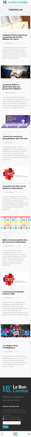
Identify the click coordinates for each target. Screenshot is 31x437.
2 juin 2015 (5, 237)
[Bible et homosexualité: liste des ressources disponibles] (15, 223)
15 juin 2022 (17, 82)
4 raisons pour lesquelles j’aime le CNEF (13, 293)
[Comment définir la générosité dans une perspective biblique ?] (15, 71)
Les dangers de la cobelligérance (10, 347)
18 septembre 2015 (20, 183)
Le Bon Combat (8, 142)
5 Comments (18, 43)
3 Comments (18, 245)
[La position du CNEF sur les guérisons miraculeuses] (15, 173)
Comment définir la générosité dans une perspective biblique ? (12, 87)
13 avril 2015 (10, 289)
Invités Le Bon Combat (10, 92)
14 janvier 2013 (6, 343)
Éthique (5, 183)
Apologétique (7, 131)
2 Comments (18, 297)
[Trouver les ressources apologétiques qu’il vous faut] (15, 121)
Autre (4, 289)
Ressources (16, 131)
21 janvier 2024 (13, 32)
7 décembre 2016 (6, 133)
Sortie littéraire (7, 82)
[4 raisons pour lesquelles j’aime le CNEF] (15, 279)
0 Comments (20, 92)
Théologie (11, 183)
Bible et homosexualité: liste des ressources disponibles (14, 241)
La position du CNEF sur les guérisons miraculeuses (14, 187)
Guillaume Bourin (8, 43)
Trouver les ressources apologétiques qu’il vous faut (15, 137)
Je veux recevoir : (7, 415)
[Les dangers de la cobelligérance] (15, 330)
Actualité (5, 32)
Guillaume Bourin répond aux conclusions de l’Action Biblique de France (14, 37)
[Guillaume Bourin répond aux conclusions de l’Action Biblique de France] (15, 22)
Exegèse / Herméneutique (16, 233)
